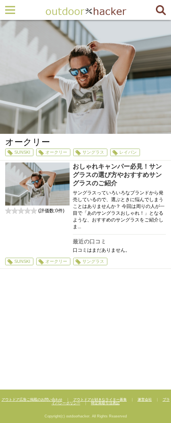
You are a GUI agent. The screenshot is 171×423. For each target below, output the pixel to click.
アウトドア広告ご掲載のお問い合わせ (32, 399)
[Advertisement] (85, 330)
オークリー (56, 152)
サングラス (93, 152)
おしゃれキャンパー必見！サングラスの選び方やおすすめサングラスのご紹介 (117, 174)
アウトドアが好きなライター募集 (100, 399)
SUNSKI (22, 152)
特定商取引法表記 (105, 403)
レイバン (128, 152)
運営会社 (145, 399)
